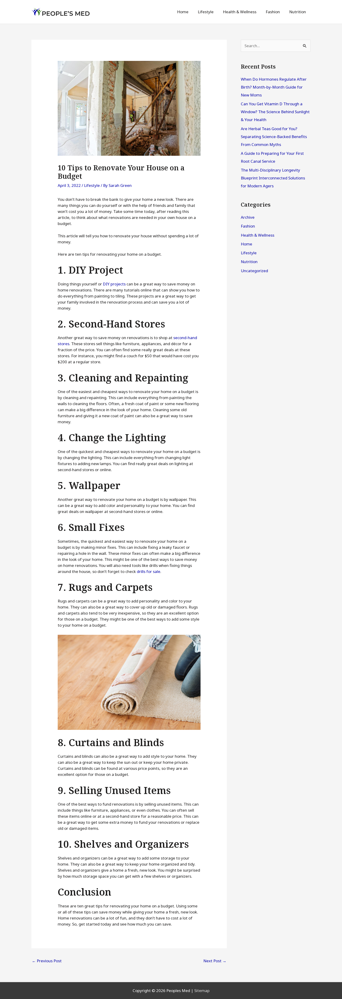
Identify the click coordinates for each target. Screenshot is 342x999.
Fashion (248, 226)
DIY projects (114, 284)
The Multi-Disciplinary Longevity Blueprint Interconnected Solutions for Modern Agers (273, 178)
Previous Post (47, 960)
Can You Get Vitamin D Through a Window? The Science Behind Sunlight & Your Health (275, 111)
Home (246, 244)
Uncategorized (254, 270)
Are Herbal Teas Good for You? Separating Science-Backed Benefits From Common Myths (274, 136)
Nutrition (249, 261)
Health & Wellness (257, 235)
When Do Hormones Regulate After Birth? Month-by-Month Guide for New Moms (274, 87)
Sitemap (202, 990)
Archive (248, 217)
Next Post (214, 960)
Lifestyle (92, 185)
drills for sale (148, 571)
